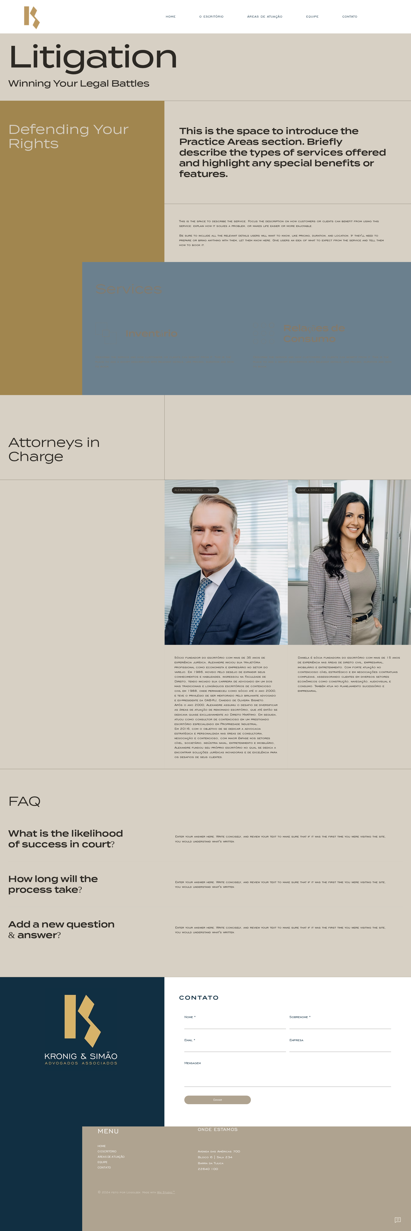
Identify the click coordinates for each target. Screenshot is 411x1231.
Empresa (296, 1040)
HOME (102, 1146)
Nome (190, 1017)
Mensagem (192, 1063)
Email (189, 1040)
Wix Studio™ (166, 1192)
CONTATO (104, 1167)
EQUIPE (102, 1162)
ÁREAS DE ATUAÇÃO (111, 1157)
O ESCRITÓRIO (107, 1151)
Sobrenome (300, 1017)
